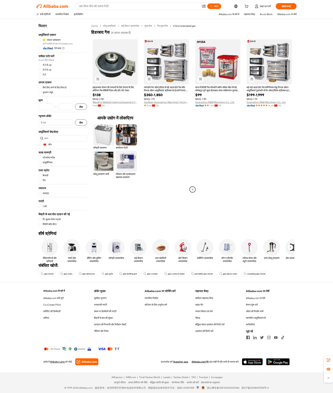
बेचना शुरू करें (252, 304)
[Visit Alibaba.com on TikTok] (283, 337)
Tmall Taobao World (149, 377)
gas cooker (152, 274)
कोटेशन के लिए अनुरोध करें (156, 304)
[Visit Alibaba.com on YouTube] (276, 337)
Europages (217, 377)
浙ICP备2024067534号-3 (255, 387)
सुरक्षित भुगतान (100, 298)
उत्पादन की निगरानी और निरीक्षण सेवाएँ (110, 324)
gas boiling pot (130, 274)
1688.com (131, 377)
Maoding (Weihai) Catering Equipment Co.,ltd (115, 102)
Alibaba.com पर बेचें (255, 298)
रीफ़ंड (197, 317)
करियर (46, 317)
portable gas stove (204, 274)
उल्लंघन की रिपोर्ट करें (204, 331)
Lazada (166, 377)
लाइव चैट (199, 304)
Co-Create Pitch (52, 304)
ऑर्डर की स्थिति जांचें (254, 311)
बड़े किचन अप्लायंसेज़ (130, 25)
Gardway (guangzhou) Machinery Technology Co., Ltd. (166, 102)
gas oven (68, 274)
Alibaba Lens (57, 361)
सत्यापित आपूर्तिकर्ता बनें (256, 317)
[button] (204, 6)
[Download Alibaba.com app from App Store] (252, 361)
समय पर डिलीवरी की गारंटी (105, 311)
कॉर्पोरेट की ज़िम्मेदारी (52, 311)
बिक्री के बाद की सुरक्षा (103, 317)
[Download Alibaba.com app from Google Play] (278, 361)
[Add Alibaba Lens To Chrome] (86, 361)
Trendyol (203, 377)
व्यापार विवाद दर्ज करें (204, 311)
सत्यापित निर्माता (151, 298)
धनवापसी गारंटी (100, 304)
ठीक (81, 106)
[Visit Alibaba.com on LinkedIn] (255, 337)
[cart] (247, 6)
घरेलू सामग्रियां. (109, 25)
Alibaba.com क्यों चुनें (53, 298)
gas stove (49, 274)
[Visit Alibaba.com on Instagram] (269, 337)
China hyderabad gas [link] (184, 25)
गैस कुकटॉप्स (162, 25)
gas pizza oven (230, 274)
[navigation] (63, 125)
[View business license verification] (197, 388)
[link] (328, 360)
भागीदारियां (250, 324)
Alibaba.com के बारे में (54, 290)
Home (94, 25)
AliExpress (117, 377)
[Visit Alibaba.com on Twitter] (262, 337)
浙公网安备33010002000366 (223, 387)
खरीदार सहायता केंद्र (204, 298)
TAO (193, 377)
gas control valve (176, 274)
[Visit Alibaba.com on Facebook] (248, 337)
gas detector (88, 274)
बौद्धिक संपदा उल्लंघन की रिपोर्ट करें (209, 324)
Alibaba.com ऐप (200, 361)
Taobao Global (180, 377)
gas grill (109, 274)
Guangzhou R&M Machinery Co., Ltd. (214, 102)
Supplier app (180, 361)
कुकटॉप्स (148, 25)
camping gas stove (256, 274)
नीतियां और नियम (101, 331)
